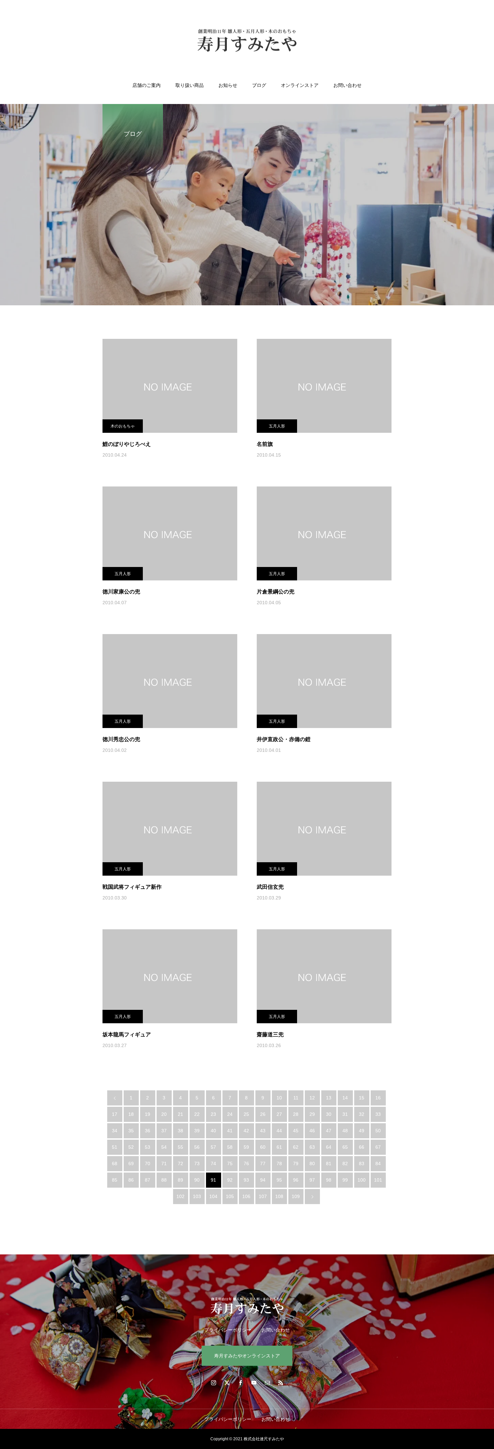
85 (114, 1180)
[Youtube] (253, 1382)
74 (213, 1163)
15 (361, 1097)
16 (378, 1097)
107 (263, 1196)
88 (164, 1180)
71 (164, 1163)
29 (312, 1114)
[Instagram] (213, 1382)
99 (345, 1180)
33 (378, 1114)
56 (197, 1147)
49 (361, 1130)
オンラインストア (300, 85)
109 (296, 1196)
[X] (226, 1382)
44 (279, 1130)
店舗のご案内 (146, 85)
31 (345, 1114)
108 (279, 1196)
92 (230, 1180)
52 (131, 1147)
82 (345, 1163)
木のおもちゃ (123, 426)
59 (246, 1147)
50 (378, 1130)
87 (147, 1180)
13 (328, 1097)
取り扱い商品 (189, 85)
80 (312, 1163)
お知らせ (227, 85)
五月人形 (277, 426)
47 (328, 1130)
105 (230, 1196)
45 (295, 1130)
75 (230, 1163)
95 (279, 1180)
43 (262, 1130)
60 (262, 1147)
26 (262, 1114)
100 (362, 1180)
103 (197, 1196)
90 (197, 1180)
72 (180, 1163)
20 (164, 1114)
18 (131, 1114)
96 (295, 1180)
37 (164, 1130)
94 (262, 1180)
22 (197, 1114)
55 (180, 1147)
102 (180, 1196)
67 (378, 1147)
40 (213, 1130)
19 (147, 1114)
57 (213, 1147)
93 (246, 1180)
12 (312, 1097)
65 (345, 1147)
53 (147, 1147)
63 (312, 1147)
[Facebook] (240, 1382)
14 (345, 1097)
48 (345, 1130)
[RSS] (280, 1382)
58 (230, 1147)
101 (378, 1180)
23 (213, 1114)
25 (246, 1114)
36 (147, 1130)
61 (279, 1147)
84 (378, 1163)
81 (328, 1163)
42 (246, 1130)
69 (131, 1163)
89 (180, 1180)
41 (230, 1130)
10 (279, 1097)
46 (312, 1130)
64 (328, 1147)
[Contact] (267, 1382)
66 (361, 1147)
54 (164, 1147)
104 (213, 1196)
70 (147, 1163)
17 (114, 1114)
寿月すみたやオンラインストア (247, 1355)
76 (246, 1163)
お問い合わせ (347, 85)
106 (246, 1196)
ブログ (259, 85)
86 (131, 1180)
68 (114, 1163)
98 (328, 1180)
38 (180, 1130)
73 (197, 1163)
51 (114, 1147)
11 (295, 1097)
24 (230, 1114)
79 (295, 1163)
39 (197, 1130)
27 (279, 1114)
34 (114, 1130)
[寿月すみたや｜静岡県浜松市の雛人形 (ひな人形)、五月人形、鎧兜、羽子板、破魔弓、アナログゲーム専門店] (247, 41)
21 (180, 1114)
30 (328, 1114)
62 (295, 1147)
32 (361, 1114)
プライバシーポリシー (227, 1330)
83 (361, 1163)
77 (262, 1163)
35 (131, 1130)
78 (279, 1163)
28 (295, 1114)
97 (312, 1180)
